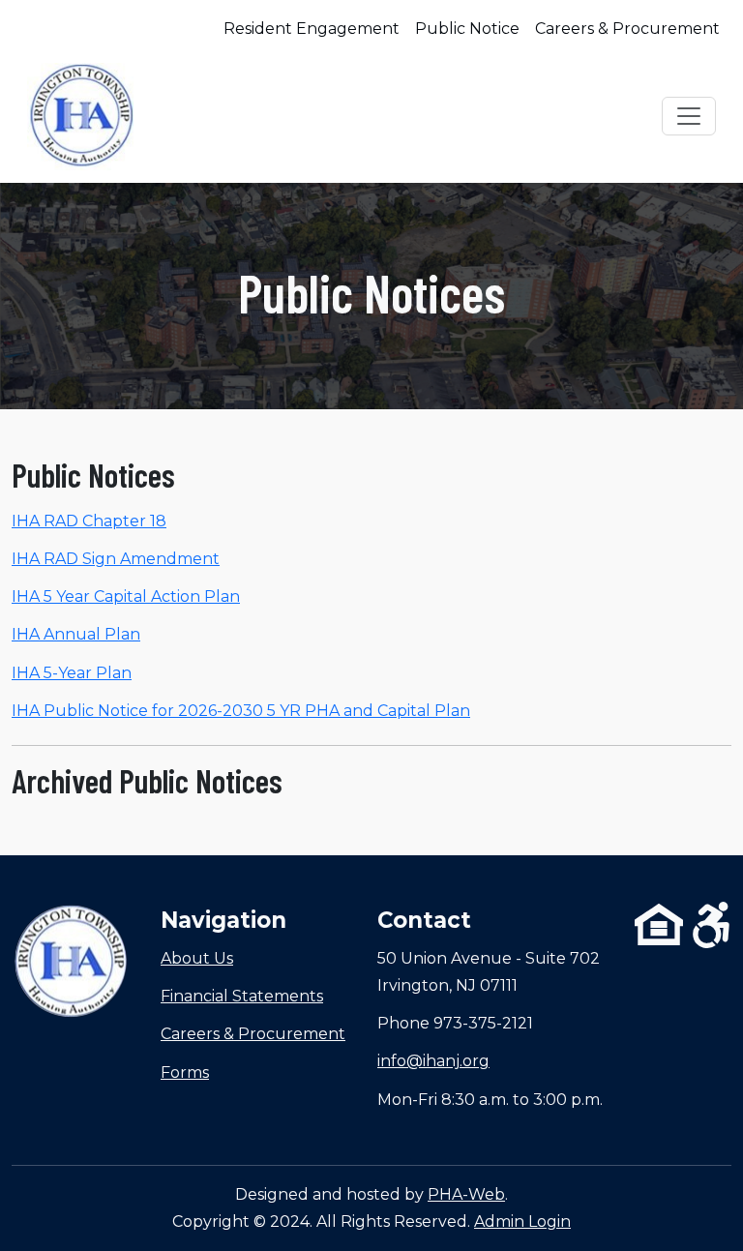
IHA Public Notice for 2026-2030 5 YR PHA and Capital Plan (241, 710)
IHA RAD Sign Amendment (116, 559)
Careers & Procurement (627, 28)
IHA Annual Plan (76, 634)
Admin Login (522, 1221)
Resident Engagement (311, 28)
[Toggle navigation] (689, 116)
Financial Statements (242, 996)
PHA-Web (466, 1194)
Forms (185, 1072)
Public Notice (467, 28)
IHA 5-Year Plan (72, 673)
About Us (197, 958)
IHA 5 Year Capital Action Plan (126, 596)
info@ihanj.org (433, 1061)
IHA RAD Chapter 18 (89, 521)
